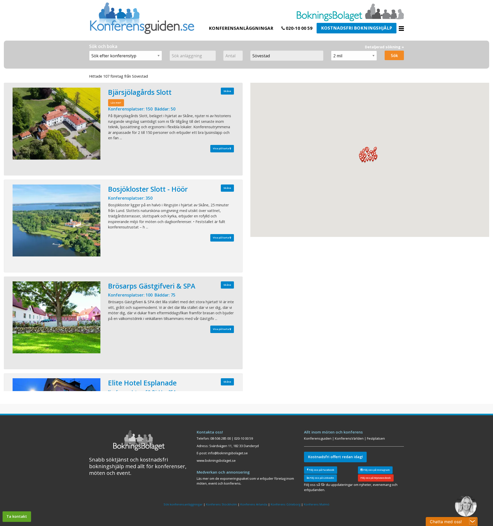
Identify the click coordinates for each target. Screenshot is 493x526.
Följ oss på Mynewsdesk (376, 477)
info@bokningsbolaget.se (228, 453)
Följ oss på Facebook (321, 470)
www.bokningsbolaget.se (216, 460)
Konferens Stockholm (221, 504)
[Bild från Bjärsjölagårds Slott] (56, 124)
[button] (367, 160)
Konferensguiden (317, 438)
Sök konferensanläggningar (183, 504)
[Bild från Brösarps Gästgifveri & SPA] (56, 317)
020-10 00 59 (298, 28)
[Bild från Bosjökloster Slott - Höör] (56, 220)
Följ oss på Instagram (376, 470)
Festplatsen (376, 438)
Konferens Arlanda (253, 504)
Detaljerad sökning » (384, 46)
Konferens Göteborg (285, 504)
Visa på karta (221, 148)
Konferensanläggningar (241, 28)
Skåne (227, 91)
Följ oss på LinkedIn (321, 477)
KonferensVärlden (349, 438)
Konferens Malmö (316, 504)
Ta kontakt (16, 516)
